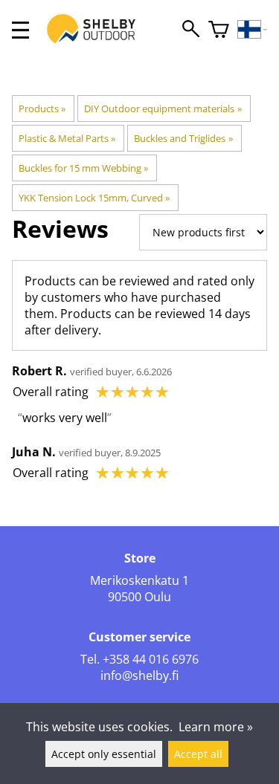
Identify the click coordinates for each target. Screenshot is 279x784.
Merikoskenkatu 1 (139, 580)
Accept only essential (103, 754)
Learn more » (216, 727)
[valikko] (20, 30)
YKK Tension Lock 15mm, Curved (94, 197)
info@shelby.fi (139, 675)
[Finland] (252, 30)
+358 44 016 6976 (151, 659)
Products (42, 108)
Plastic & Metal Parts (67, 138)
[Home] (99, 43)
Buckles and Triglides (183, 138)
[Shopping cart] (218, 30)
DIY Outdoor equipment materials (162, 108)
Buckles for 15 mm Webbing (83, 168)
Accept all (198, 754)
